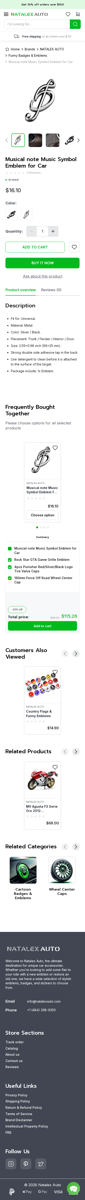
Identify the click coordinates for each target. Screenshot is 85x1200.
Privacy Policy (16, 1095)
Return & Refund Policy (23, 1107)
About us (12, 1054)
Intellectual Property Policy (26, 1126)
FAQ (8, 1132)
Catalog (11, 1048)
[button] (42, 482)
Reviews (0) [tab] (51, 290)
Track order (14, 1042)
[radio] (7, 173)
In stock (14, 179)
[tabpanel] (42, 336)
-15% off (17, 609)
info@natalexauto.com (44, 1001)
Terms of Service (18, 1114)
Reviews (12, 1067)
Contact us (14, 1061)
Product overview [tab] (20, 290)
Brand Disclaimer (18, 1120)
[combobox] (43, 24)
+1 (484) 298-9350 (41, 1010)
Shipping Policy (17, 1101)
